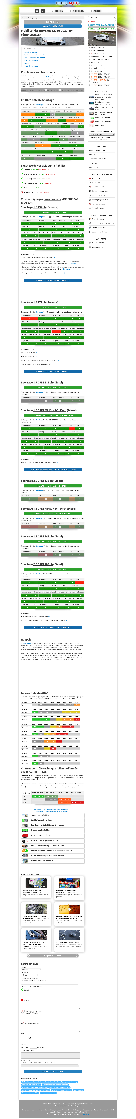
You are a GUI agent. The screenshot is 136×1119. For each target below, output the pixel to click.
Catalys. (44, 111)
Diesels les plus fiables (40, 830)
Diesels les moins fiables (41, 835)
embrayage (45, 76)
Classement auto (98, 187)
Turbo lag (74, 1082)
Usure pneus (39, 142)
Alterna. (73, 123)
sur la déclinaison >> (52, 280)
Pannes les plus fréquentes (42, 860)
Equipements (96, 71)
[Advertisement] (50, 294)
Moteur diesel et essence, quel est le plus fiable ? (51, 850)
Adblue (57, 111)
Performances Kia (98, 150)
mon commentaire (52, 1071)
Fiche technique (97, 50)
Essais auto (96, 182)
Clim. (23, 136)
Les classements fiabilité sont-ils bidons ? (48, 825)
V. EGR (37, 111)
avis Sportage (97, 53)
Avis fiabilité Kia (98, 243)
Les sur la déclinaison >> (53, 212)
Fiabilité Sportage (98, 65)
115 (100, 74)
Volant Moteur (67, 111)
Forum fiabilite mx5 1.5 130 (30, 1093)
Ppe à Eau (48, 130)
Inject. (24, 117)
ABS (23, 155)
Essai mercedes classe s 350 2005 (59, 1087)
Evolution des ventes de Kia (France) (103, 113)
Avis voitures (97, 178)
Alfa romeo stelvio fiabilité (48, 1093)
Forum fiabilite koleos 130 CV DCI (61, 1090)
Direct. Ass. (35, 130)
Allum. (80, 123)
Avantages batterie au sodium (39, 1082)
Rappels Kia (100, 125)
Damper (49, 123)
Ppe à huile (75, 130)
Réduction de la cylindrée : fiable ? (45, 841)
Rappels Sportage (98, 68)
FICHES (59, 11)
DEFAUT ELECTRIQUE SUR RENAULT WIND (35, 1090)
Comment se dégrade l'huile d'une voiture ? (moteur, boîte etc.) (69, 917)
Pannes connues (98, 204)
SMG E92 (25, 1082)
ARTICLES (78, 11)
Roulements (73, 142)
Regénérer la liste (52, 955)
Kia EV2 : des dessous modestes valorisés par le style (103, 97)
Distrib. (56, 123)
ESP (29, 155)
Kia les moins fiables (103, 121)
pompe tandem (27, 643)
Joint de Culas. (26, 123)
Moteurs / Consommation (101, 56)
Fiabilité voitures (99, 195)
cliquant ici (85, 1114)
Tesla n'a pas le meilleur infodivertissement (32, 891)
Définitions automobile (101, 227)
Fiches (24, 18)
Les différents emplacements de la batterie (55, 1084)
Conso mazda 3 (78, 1090)
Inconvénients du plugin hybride (59, 1082)
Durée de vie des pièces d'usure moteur (47, 855)
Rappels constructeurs (101, 208)
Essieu (50, 149)
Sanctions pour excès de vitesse (68, 942)
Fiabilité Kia (95, 167)
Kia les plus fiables (102, 117)
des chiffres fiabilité (34, 55)
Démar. (24, 130)
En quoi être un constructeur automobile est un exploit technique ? (33, 944)
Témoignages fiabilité (40, 815)
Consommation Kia (98, 159)
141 (100, 85)
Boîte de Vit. (51, 117)
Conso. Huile (39, 123)
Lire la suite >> (73, 263)
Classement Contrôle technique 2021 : (52, 809)
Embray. (79, 111)
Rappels (27, 63)
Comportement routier (100, 59)
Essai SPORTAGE (97, 47)
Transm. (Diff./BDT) (73, 117)
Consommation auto (100, 191)
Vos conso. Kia (97, 247)
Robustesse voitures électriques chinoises (34, 1087)
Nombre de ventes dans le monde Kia (102, 103)
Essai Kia (94, 154)
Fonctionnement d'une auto (103, 223)
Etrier (23, 149)
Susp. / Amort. (56, 142)
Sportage (35, 18)
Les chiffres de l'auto (100, 232)
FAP (51, 111)
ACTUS (97, 11)
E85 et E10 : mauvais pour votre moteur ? (48, 846)
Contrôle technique (31, 66)
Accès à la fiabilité (34, 58)
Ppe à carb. (61, 130)
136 (100, 77)
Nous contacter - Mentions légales (68, 1106)
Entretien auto (98, 219)
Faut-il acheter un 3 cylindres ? (31, 1084)
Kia (29, 18)
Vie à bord (95, 62)
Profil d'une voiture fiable (41, 820)
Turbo (31, 117)
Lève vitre (52, 136)
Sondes (43, 136)
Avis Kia (94, 163)
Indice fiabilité (31, 60)
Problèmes (30, 52)
